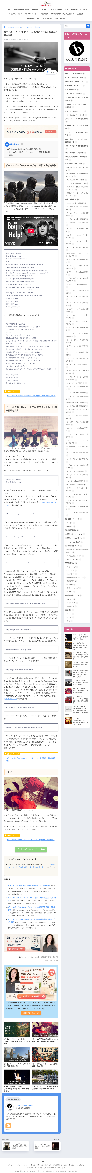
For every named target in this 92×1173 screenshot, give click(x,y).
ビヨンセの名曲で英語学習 (76, 383)
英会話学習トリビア (15, 14)
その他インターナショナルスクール (77, 169)
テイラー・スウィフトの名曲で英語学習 (77, 360)
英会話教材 (71, 606)
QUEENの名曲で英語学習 (76, 203)
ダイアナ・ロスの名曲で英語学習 (77, 347)
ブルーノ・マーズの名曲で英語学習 (77, 429)
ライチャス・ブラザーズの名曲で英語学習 (77, 489)
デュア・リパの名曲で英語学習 (77, 366)
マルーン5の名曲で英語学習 (77, 481)
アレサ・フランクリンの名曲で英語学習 (76, 99)
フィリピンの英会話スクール (77, 183)
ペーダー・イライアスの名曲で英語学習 (77, 436)
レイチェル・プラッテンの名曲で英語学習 (77, 502)
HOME (47, 1161)
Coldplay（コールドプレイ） (76, 81)
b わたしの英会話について (75, 77)
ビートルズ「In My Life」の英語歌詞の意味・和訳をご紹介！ (80, 664)
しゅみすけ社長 (71, 90)
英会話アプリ (72, 603)
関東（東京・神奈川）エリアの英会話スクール (77, 188)
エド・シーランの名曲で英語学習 (77, 224)
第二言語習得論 (47, 18)
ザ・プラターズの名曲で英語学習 (77, 298)
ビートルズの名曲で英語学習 (37, 957)
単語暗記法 (71, 581)
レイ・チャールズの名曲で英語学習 (77, 508)
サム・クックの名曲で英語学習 (77, 286)
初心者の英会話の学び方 (21, 9)
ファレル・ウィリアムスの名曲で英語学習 (77, 411)
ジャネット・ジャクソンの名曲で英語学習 (77, 323)
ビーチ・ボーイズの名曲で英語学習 (76, 127)
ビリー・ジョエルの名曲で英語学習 (77, 388)
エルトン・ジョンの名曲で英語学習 (77, 230)
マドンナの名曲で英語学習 (75, 153)
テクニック (71, 570)
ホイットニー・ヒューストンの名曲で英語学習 (76, 140)
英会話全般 (44, 14)
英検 (69, 621)
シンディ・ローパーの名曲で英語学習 (77, 304)
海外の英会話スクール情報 (76, 180)
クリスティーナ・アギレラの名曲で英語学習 (77, 267)
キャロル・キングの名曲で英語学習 (77, 261)
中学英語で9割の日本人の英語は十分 (62, 14)
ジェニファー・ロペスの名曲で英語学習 (77, 310)
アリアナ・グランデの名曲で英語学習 (77, 208)
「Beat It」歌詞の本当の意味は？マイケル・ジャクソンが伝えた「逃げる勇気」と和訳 (80, 674)
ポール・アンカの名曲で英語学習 (77, 460)
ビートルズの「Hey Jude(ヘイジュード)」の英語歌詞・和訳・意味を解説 (80, 646)
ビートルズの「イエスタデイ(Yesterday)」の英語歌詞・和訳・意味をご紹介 (80, 656)
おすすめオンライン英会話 (76, 115)
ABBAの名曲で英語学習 (74, 73)
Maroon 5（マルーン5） (74, 85)
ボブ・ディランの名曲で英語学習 (76, 147)
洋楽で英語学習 (60, 18)
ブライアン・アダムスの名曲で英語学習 (77, 423)
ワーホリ (71, 523)
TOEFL (70, 614)
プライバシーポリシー (15, 1165)
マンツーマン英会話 (74, 542)
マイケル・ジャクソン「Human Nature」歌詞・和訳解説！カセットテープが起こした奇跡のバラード (76, 710)
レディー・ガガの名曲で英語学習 (77, 514)
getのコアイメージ (10, 699)
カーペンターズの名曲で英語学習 (77, 249)
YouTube (71, 599)
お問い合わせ (61, 1167)
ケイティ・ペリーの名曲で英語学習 (77, 273)
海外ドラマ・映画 (73, 559)
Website (8, 1129)
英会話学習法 (71, 563)
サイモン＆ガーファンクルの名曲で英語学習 (77, 279)
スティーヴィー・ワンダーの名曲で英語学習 (77, 335)
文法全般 (71, 584)
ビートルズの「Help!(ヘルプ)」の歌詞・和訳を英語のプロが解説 (80, 682)
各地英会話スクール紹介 (79, 9)
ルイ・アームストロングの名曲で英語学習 (77, 495)
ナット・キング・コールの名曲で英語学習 (77, 372)
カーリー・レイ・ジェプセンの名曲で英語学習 (77, 255)
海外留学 (71, 526)
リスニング (71, 574)
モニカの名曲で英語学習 (76, 484)
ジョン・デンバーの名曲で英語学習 (77, 329)
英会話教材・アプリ (33, 18)
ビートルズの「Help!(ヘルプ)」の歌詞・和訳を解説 (24, 149)
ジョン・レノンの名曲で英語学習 (76, 120)
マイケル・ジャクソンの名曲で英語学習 (77, 466)
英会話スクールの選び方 (40, 9)
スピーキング (72, 567)
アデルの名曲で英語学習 (74, 93)
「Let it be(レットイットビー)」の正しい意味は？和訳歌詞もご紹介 (80, 637)
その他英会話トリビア (75, 556)
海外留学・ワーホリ (31, 14)
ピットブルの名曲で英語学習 (77, 406)
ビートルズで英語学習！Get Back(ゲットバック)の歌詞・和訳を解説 (30, 840)
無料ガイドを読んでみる (31, 1013)
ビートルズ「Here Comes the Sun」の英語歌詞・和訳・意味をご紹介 (31, 396)
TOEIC (70, 617)
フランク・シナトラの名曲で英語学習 (76, 134)
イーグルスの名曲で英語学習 (77, 219)
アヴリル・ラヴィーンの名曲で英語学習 (77, 214)
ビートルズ (54, 960)
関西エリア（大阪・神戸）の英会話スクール (77, 194)
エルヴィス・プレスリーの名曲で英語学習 (76, 106)
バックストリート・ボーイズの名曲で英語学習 (77, 378)
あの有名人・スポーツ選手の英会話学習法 (77, 551)
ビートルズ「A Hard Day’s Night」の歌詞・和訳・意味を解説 (29, 885)
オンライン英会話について (59, 9)
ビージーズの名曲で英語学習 (77, 393)
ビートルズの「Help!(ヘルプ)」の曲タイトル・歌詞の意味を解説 (28, 152)
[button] (22, 144)
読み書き (71, 591)
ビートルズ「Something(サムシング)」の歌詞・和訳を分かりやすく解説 (80, 721)
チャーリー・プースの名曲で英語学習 (77, 353)
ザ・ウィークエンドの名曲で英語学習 (77, 292)
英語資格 (80, 14)
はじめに (8, 9)
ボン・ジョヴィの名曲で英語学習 (77, 454)
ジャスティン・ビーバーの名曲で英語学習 (77, 316)
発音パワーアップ (73, 588)
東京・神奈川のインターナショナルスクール (77, 175)
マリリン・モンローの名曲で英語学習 (77, 476)
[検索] (88, 26)
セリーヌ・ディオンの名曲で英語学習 (77, 341)
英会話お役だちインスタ (74, 534)
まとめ (10, 155)
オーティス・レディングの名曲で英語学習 (77, 242)
